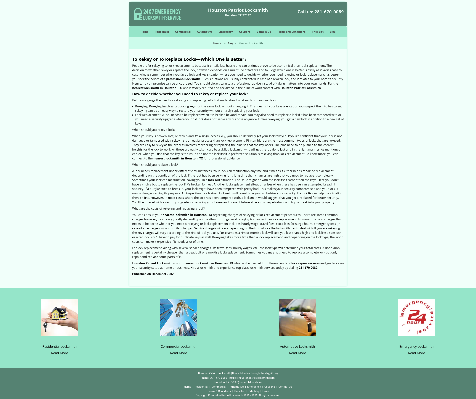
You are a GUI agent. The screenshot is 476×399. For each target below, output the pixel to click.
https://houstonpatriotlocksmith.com (252, 377)
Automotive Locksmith (297, 346)
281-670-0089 (329, 11)
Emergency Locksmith (416, 346)
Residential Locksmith (59, 346)
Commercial (183, 31)
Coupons (244, 31)
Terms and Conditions (291, 31)
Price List (318, 31)
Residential (162, 31)
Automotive (204, 31)
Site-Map (254, 391)
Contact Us (264, 31)
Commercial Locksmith (179, 346)
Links (266, 391)
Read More (59, 353)
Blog (332, 31)
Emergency (226, 31)
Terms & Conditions (219, 391)
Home (144, 31)
